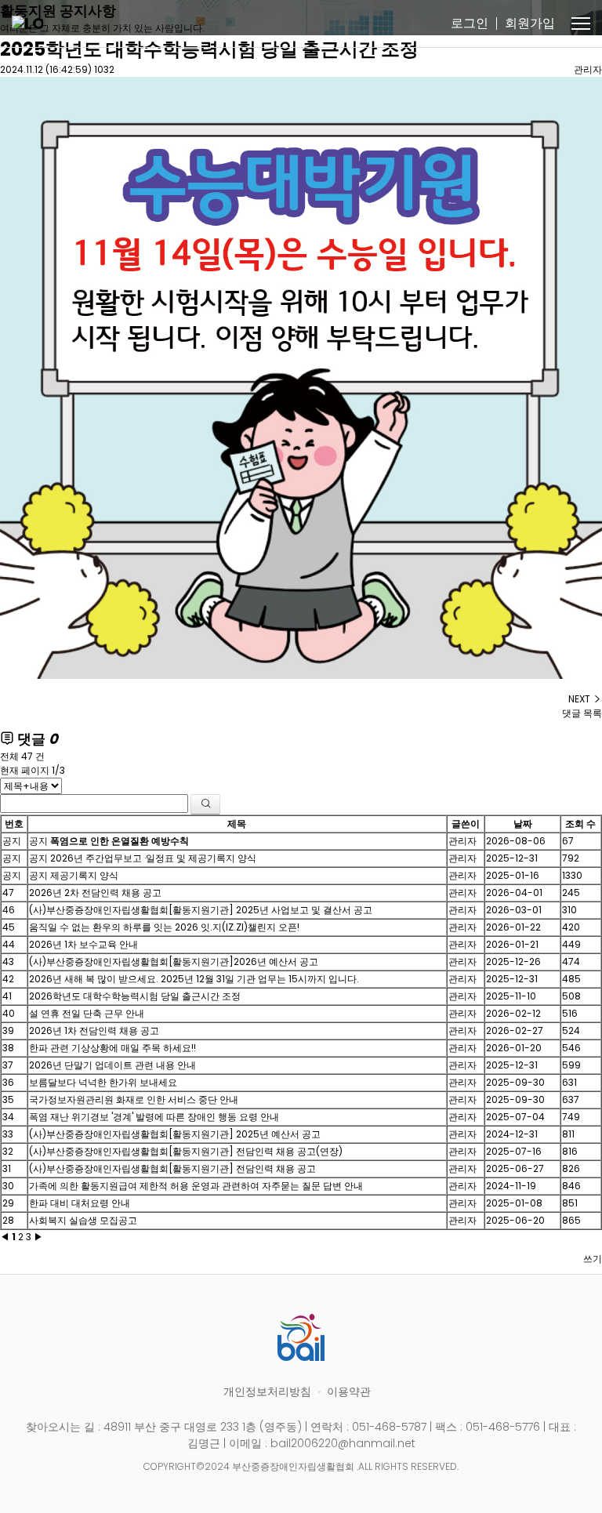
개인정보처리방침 (267, 1391)
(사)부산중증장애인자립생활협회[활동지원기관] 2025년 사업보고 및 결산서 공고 (200, 909)
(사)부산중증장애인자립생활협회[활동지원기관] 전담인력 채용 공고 (172, 1168)
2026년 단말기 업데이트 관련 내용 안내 (112, 1065)
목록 (592, 713)
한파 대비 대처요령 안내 (79, 1203)
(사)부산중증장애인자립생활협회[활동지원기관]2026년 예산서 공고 (173, 961)
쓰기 (592, 1258)
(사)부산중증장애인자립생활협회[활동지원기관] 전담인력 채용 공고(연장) (186, 1151)
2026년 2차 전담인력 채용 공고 (95, 892)
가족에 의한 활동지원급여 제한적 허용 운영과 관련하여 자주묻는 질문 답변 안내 (196, 1185)
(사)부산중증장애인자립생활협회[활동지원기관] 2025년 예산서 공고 (175, 1134)
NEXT (580, 699)
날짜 (522, 823)
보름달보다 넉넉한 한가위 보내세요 (103, 1082)
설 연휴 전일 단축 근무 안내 (86, 1013)
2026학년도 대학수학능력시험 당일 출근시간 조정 (135, 996)
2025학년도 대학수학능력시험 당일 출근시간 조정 (209, 49)
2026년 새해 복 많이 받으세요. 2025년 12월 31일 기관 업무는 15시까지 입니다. (194, 978)
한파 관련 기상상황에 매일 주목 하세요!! (112, 1047)
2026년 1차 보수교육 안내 (83, 944)
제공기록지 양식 (84, 875)
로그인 (469, 23)
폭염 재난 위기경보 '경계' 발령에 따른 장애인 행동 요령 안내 (154, 1116)
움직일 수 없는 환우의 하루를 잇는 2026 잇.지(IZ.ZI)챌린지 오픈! (164, 927)
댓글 (571, 713)
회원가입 (530, 23)
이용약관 (349, 1391)
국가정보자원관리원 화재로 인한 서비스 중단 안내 (133, 1099)
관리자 (588, 69)
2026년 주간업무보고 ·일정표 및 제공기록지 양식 (153, 858)
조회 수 (580, 823)
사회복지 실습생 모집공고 (83, 1220)
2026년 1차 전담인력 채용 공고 (94, 1030)
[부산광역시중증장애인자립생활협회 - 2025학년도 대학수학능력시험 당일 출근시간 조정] (27, 23)
